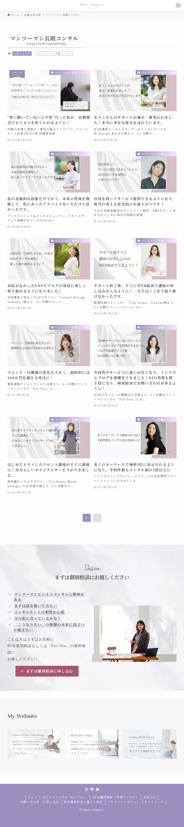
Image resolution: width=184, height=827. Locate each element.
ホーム (33, 797)
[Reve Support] (92, 5)
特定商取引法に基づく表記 (83, 802)
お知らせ (149, 797)
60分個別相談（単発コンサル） (115, 797)
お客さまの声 (21, 53)
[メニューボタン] (178, 5)
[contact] (97, 789)
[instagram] (87, 789)
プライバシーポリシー (123, 802)
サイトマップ (154, 802)
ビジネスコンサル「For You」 (65, 797)
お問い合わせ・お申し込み (39, 802)
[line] (92, 789)
